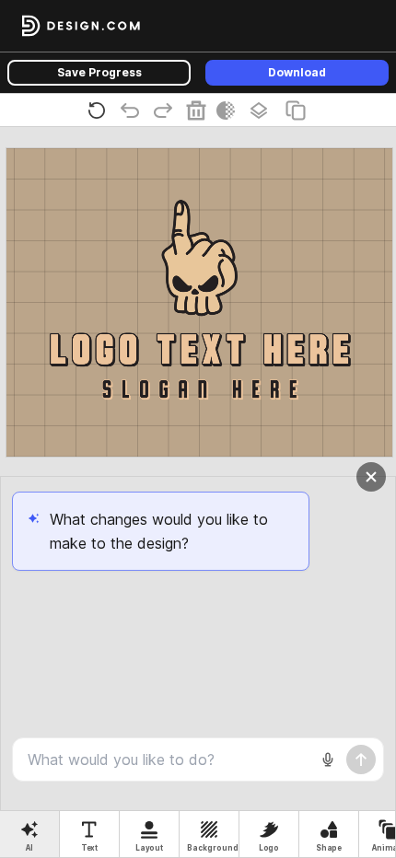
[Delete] (200, 110)
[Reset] (100, 110)
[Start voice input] (328, 759)
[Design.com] (81, 25)
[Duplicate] (299, 110)
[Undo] (133, 110)
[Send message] (361, 759)
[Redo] (166, 110)
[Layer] (262, 110)
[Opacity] (229, 110)
